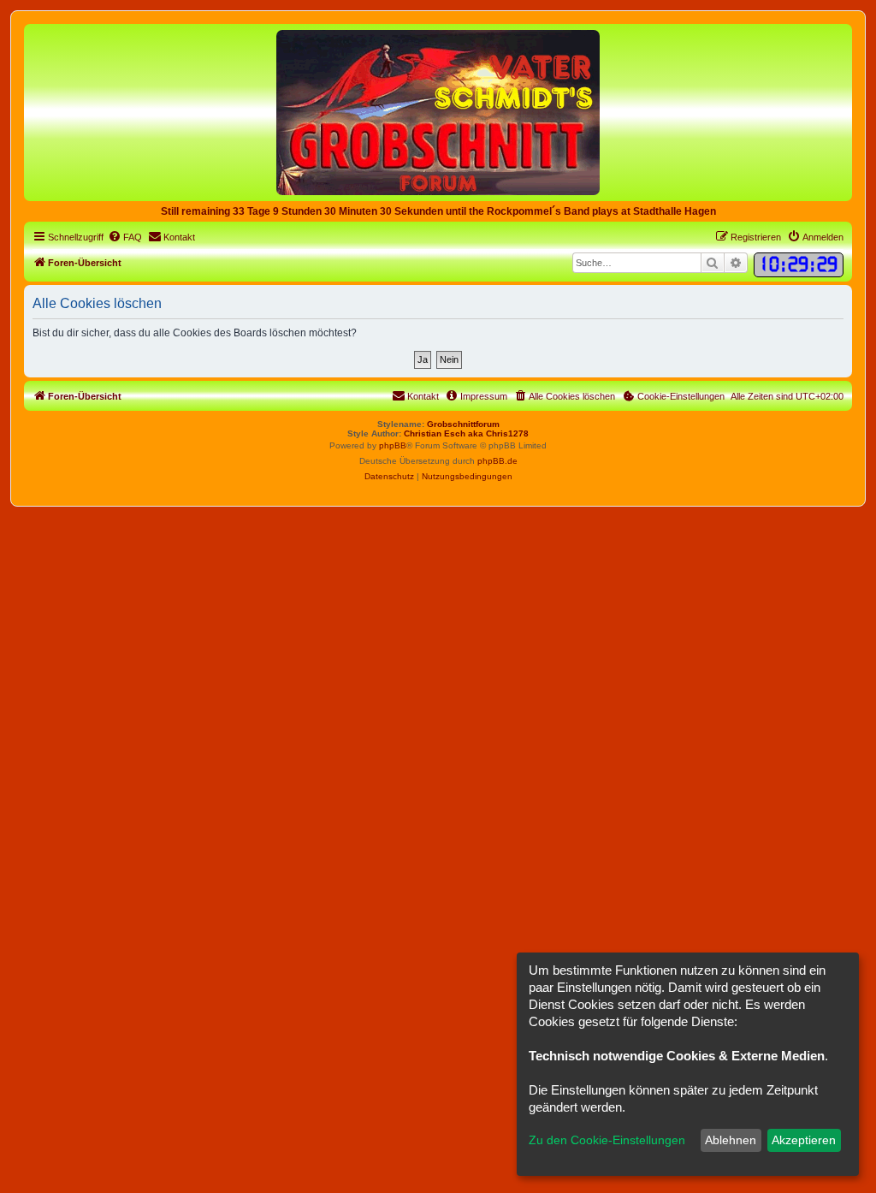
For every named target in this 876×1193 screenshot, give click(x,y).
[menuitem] (125, 237)
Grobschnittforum (463, 424)
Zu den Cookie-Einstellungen (607, 1140)
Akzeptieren (804, 1140)
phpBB (392, 445)
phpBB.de (497, 461)
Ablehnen (730, 1140)
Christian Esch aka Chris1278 (466, 433)
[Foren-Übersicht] (438, 111)
